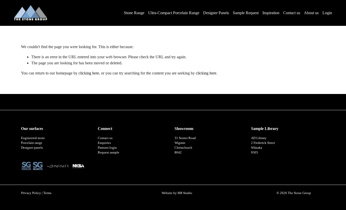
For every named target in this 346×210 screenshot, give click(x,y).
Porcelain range (31, 143)
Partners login (107, 147)
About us (311, 13)
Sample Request (246, 13)
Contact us (291, 13)
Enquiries (104, 143)
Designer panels (32, 147)
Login (327, 13)
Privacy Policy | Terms (36, 193)
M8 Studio (185, 193)
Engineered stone (33, 138)
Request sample (108, 152)
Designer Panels (216, 13)
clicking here (89, 73)
